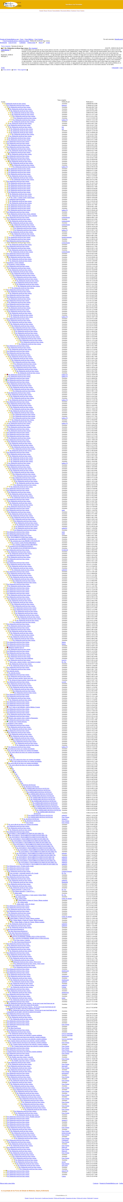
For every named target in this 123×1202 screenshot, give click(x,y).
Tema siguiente (22, 69)
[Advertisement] (61, 25)
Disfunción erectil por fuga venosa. (16, 103)
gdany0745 (65, 1171)
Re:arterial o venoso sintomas (15, 262)
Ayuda (48, 42)
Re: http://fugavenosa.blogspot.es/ (18, 931)
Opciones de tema (16, 46)
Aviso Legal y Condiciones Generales (44, 1198)
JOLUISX (65, 1165)
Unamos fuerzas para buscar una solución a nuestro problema (24, 1035)
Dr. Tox (64, 662)
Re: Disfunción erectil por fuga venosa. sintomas (22, 214)
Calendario (22, 42)
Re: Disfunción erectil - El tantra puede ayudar (20, 866)
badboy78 (64, 120)
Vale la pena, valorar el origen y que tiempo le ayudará (25, 662)
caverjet (64, 682)
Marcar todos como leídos (7, 1183)
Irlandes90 (65, 882)
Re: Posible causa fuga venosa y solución (21, 1057)
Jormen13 (64, 819)
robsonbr (64, 853)
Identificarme (118, 39)
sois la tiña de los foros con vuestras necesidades (21, 748)
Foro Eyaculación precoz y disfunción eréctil (16, 41)
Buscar (41, 42)
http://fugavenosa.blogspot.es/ (15, 929)
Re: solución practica (13, 671)
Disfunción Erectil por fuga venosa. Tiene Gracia (27, 962)
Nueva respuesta (6, 46)
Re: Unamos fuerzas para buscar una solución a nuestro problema (26, 1037)
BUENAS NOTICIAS (29, 785)
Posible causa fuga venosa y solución (18, 1055)
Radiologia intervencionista (17, 199)
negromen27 (65, 1073)
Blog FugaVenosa (12, 1026)
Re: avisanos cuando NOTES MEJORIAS (24, 542)
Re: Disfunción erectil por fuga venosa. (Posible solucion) (23, 1116)
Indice (15, 69)
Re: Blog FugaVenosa (14, 1028)
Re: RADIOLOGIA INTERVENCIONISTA (24, 548)
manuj (63, 998)
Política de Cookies (82, 1198)
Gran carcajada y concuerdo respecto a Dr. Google (24, 873)
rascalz (64, 1162)
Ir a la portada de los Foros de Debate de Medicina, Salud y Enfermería (25, 1191)
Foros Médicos (29, 39)
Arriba (3, 67)
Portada (27, 1198)
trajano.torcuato (66, 1133)
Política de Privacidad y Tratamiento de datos (65, 1198)
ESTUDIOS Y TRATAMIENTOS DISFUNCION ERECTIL (26, 833)
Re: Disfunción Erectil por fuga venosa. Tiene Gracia (29, 963)
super (63, 510)
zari (63, 129)
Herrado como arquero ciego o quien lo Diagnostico (23, 718)
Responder (115, 67)
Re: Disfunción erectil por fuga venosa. (18, 105)
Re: (12, 754)
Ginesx (64, 1176)
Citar (121, 67)
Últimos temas (31, 42)
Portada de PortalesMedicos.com (9, 39)
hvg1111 (64, 660)
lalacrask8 (64, 1066)
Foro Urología (39, 39)
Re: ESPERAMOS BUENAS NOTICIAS (37, 788)
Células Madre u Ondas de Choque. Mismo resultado (33, 900)
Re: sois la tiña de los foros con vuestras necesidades (23, 750)
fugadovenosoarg (67, 237)
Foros (21, 39)
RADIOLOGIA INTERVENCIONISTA (21, 546)
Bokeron (64, 105)
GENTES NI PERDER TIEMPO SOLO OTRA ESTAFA (29, 936)
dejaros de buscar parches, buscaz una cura (20, 678)
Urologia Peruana (67, 871)
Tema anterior (7, 69)
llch (63, 127)
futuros (64, 642)
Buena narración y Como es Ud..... (22, 889)
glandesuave (65, 971)
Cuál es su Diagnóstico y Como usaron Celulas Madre (30, 895)
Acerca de (31, 1198)
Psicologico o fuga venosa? (15, 723)
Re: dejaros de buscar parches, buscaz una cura (23, 680)
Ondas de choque (67, 898)
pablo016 (64, 528)
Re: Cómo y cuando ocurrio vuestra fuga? (22, 197)
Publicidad (90, 1198)
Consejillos (10, 561)
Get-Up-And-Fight (67, 1033)
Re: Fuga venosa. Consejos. (22, 940)
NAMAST (65, 550)
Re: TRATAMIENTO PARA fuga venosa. (19, 535)
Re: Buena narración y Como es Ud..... (24, 891)
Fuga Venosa (65, 817)
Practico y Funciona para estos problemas (21, 658)
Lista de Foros (12, 42)
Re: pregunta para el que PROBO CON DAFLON (25, 541)
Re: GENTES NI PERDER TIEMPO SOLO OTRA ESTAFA (31, 938)
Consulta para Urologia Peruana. (17, 721)
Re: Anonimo (33, 48)
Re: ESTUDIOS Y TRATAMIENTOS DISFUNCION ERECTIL (28, 835)
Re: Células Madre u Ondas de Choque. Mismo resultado (27, 920)
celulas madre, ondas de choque (26, 904)
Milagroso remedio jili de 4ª (16, 647)
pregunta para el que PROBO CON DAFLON (23, 539)
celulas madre (18, 893)
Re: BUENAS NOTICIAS (31, 786)
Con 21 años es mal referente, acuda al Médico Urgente (24, 707)
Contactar (95, 1183)
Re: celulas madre (20, 897)
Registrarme (3, 42)
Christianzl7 (65, 1140)
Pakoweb (64, 1147)
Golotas (64, 987)
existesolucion (5, 50)
